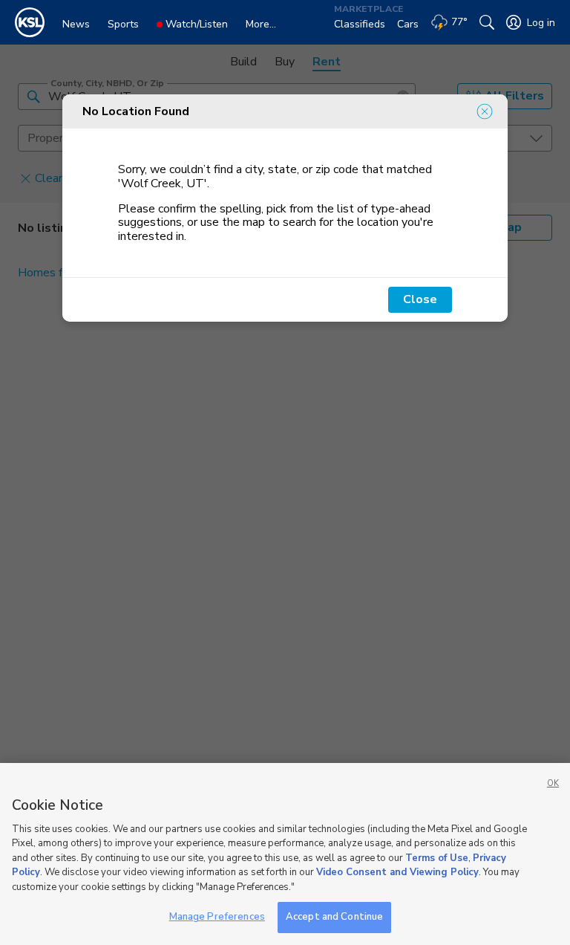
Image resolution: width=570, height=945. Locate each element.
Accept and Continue (334, 916)
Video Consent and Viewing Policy (397, 872)
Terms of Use (436, 858)
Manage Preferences (217, 916)
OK (553, 783)
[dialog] (285, 208)
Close (420, 299)
